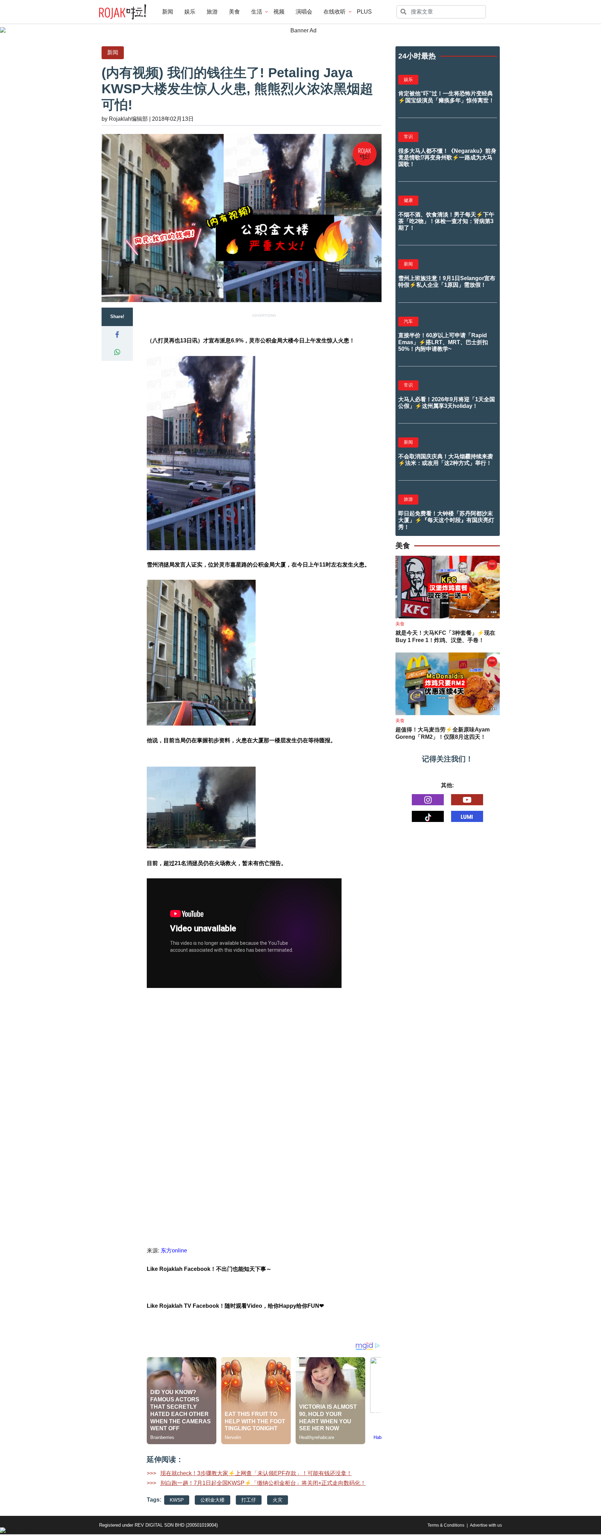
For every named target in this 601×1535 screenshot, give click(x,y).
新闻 (167, 12)
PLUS (364, 12)
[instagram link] (428, 799)
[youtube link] (467, 799)
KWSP (177, 1500)
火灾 (277, 1500)
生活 (256, 12)
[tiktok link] (428, 816)
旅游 (212, 12)
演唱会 (304, 12)
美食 (234, 12)
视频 (279, 12)
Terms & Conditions (445, 1525)
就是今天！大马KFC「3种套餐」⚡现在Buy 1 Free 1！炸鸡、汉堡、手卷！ (445, 636)
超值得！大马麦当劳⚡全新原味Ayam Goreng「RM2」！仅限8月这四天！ (442, 733)
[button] (117, 334)
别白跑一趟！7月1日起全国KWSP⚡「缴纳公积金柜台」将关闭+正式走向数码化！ (263, 1483)
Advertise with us (486, 1525)
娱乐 (189, 12)
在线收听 (334, 12)
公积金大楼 (212, 1500)
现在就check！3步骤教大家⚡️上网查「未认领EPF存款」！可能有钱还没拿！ (256, 1473)
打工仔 (248, 1500)
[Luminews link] (467, 816)
